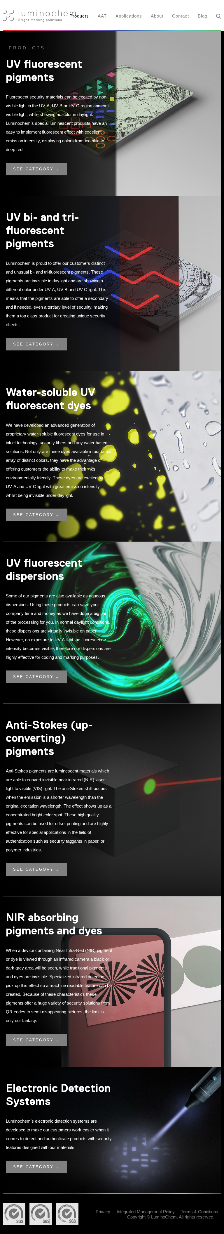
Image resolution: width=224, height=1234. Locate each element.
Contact (180, 15)
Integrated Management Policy (146, 1211)
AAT (102, 15)
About (157, 15)
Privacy (103, 1211)
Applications (129, 15)
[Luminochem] (39, 16)
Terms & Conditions (199, 1211)
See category (33, 169)
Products (79, 15)
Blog (202, 15)
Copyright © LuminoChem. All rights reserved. (170, 1216)
